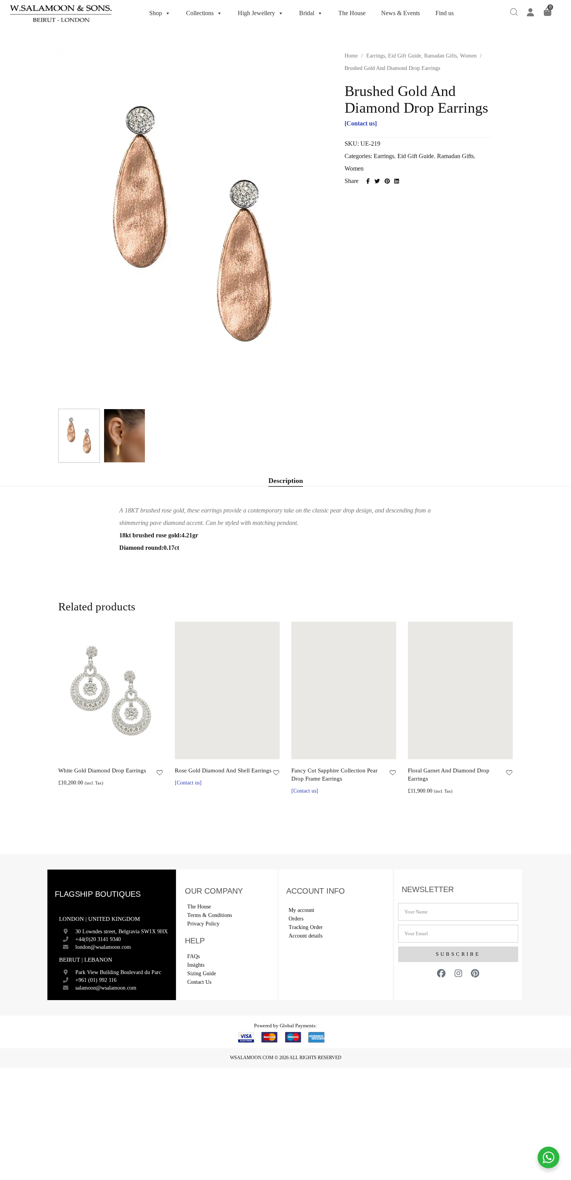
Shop (155, 13)
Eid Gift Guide (404, 56)
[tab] (285, 481)
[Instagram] (458, 973)
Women (468, 56)
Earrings (375, 56)
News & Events (400, 13)
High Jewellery (256, 13)
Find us (444, 13)
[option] (110, 705)
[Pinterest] (475, 973)
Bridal (306, 13)
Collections (200, 13)
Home (351, 56)
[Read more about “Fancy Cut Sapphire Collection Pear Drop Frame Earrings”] (335, 751)
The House (352, 13)
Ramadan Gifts (440, 56)
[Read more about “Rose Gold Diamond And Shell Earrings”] (218, 751)
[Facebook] (441, 973)
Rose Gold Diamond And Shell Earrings (223, 770)
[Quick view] (119, 751)
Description (285, 481)
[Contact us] (361, 123)
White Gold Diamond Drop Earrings (102, 770)
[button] (102, 751)
